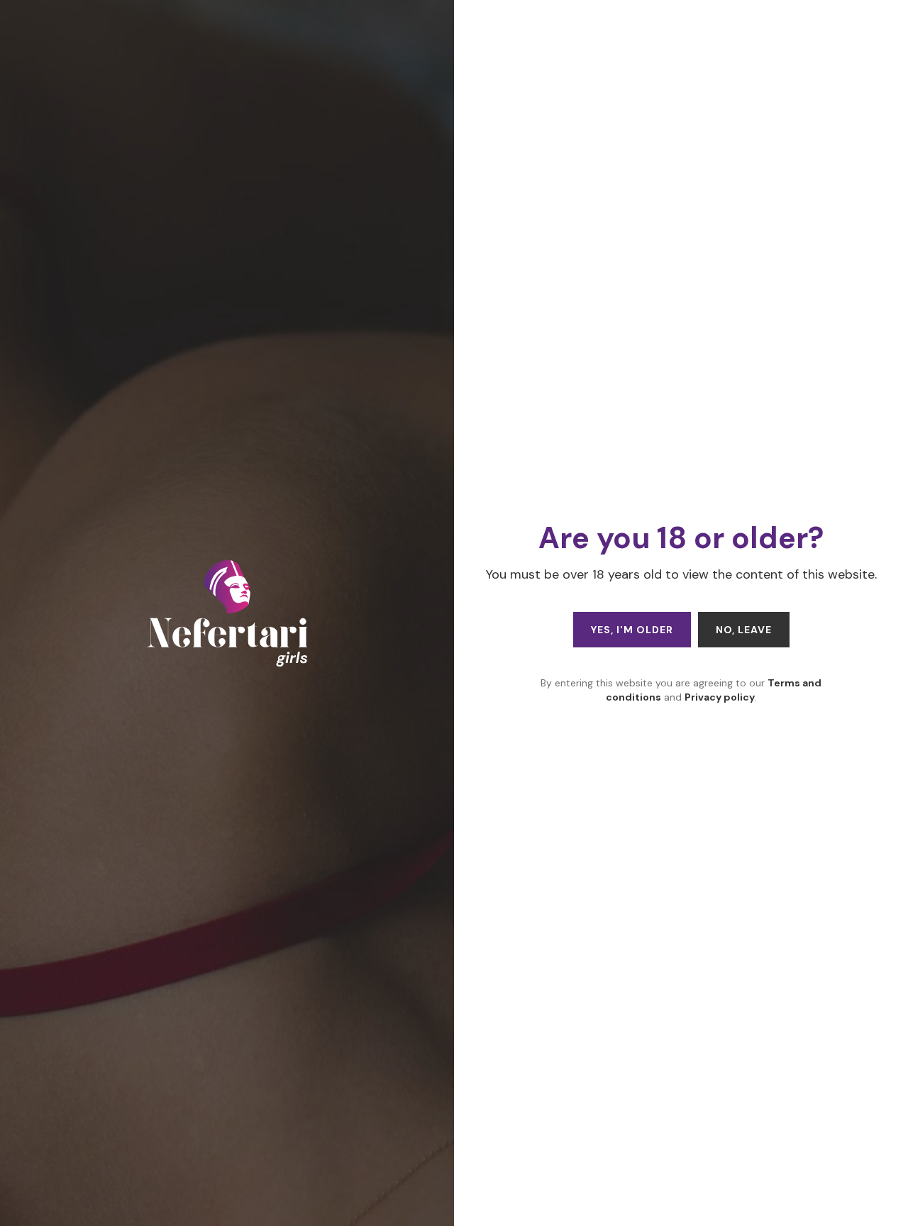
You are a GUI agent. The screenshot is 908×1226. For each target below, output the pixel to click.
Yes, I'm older (632, 629)
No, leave (744, 629)
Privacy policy (720, 697)
